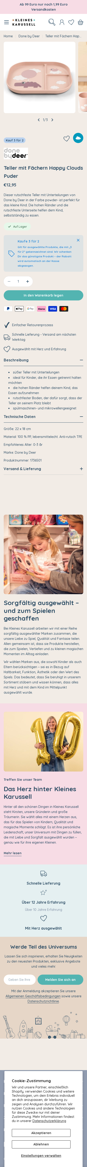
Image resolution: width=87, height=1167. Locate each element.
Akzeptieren (41, 1133)
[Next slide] (52, 120)
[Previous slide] (39, 120)
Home (8, 36)
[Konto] (62, 22)
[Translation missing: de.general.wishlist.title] (71, 22)
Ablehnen (41, 1144)
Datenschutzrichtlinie (43, 1001)
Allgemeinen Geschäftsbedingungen (33, 996)
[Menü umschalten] (6, 22)
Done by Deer (29, 36)
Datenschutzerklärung (49, 1121)
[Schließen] (78, 240)
